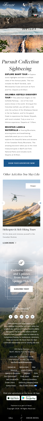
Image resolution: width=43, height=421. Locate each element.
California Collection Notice (28, 382)
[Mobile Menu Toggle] (30, 5)
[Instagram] (21, 317)
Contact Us (11, 367)
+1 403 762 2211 (27, 359)
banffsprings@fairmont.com (21, 362)
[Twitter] (16, 317)
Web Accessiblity (12, 379)
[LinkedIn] (32, 317)
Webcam (27, 373)
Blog (33, 367)
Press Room (24, 376)
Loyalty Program (26, 370)
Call (11, 418)
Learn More (8, 243)
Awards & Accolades (12, 373)
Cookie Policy (10, 385)
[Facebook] (10, 317)
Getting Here (23, 367)
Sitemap (36, 376)
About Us (14, 370)
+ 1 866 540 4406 (25, 357)
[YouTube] (27, 317)
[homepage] (10, 4)
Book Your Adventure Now (21, 163)
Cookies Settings (28, 385)
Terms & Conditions (29, 379)
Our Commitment (10, 376)
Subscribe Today (21, 289)
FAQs (36, 373)
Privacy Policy (10, 382)
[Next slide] (40, 203)
